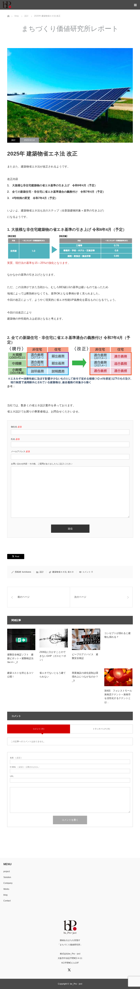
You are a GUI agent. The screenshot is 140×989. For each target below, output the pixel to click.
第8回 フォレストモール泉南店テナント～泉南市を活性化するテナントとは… (118, 696)
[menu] (135, 5)
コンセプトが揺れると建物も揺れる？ (117, 635)
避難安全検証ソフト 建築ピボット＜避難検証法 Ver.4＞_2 (21, 658)
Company (7, 883)
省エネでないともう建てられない (52, 674)
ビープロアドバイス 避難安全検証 (85, 656)
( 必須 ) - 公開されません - (25, 767)
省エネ (71, 572)
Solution (7, 877)
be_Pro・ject (76, 984)
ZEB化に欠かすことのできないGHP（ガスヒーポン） (52, 656)
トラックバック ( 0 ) (101, 729)
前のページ (24, 597)
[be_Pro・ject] (11, 4)
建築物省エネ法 (59, 572)
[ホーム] (8, 11)
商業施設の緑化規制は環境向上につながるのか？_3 (85, 676)
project (6, 871)
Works (6, 889)
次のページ (80, 597)
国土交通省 (22, 386)
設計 (13, 140)
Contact (7, 901)
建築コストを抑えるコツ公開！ (20, 674)
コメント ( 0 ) (38, 729)
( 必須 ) (16, 758)
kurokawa (26, 572)
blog (5, 895)
